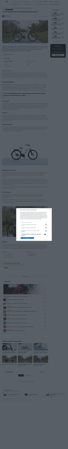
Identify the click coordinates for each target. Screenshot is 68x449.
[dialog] (34, 224)
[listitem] (34, 222)
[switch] (45, 224)
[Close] (50, 210)
